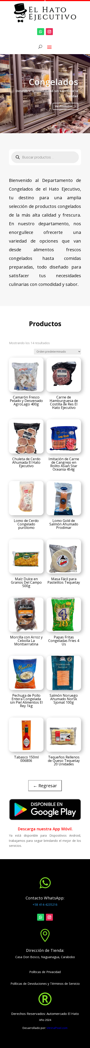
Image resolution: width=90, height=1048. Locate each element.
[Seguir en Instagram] (49, 31)
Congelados (53, 82)
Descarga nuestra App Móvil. (45, 828)
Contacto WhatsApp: (45, 898)
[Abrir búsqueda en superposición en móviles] (45, 157)
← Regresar (45, 786)
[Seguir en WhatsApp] (40, 31)
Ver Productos (64, 106)
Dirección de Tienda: (45, 950)
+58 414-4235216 (45, 904)
